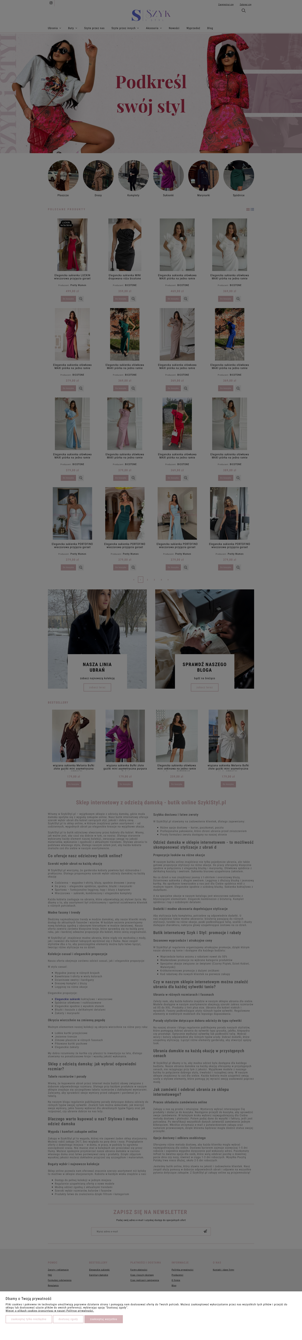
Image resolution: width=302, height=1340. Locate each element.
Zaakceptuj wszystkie (103, 1319)
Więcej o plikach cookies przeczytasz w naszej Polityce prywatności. (50, 1310)
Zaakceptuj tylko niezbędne (28, 1319)
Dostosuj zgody (68, 1319)
